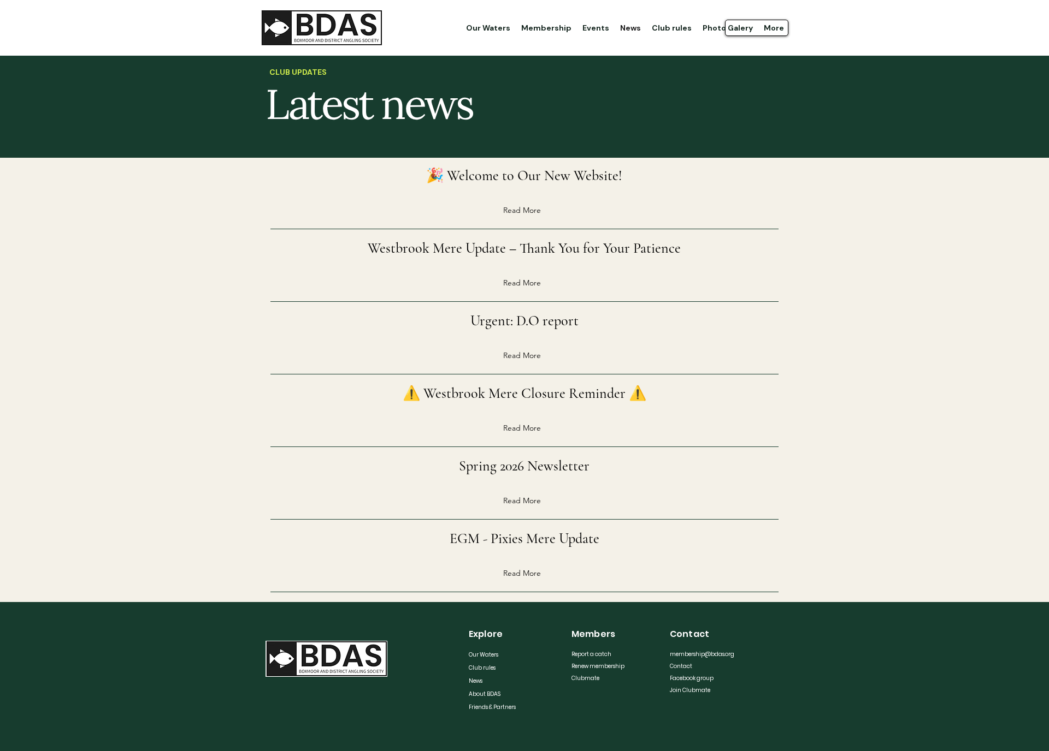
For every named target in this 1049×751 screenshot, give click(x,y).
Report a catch (591, 654)
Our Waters (483, 655)
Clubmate (585, 678)
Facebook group (692, 678)
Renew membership (597, 666)
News (475, 681)
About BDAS (484, 694)
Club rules (482, 668)
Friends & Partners (492, 707)
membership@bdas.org (696, 654)
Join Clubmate (690, 690)
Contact (681, 666)
